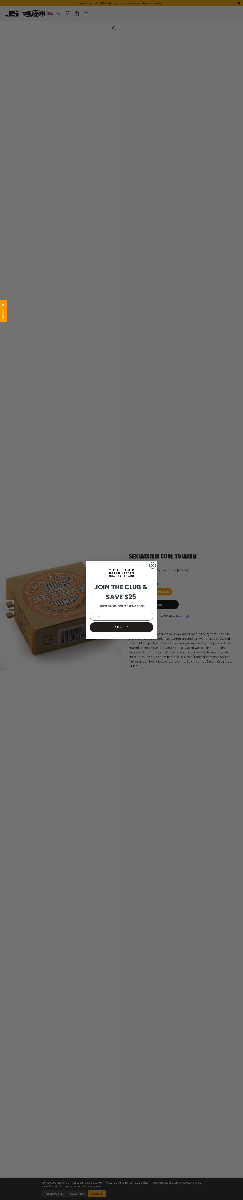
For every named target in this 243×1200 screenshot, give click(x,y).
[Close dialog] (152, 565)
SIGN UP (121, 627)
